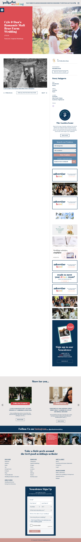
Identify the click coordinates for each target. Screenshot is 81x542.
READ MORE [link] (65, 135)
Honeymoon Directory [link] (10, 484)
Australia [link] (54, 96)
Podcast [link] (67, 3)
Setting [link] (32, 472)
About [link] (57, 461)
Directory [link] (60, 3)
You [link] (34, 3)
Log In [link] (57, 467)
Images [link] (32, 465)
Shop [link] (72, 3)
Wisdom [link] (39, 3)
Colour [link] (32, 467)
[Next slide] (78, 405)
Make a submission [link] (60, 472)
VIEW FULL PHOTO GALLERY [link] (60, 71)
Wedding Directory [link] (9, 482)
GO (74, 161)
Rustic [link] (54, 85)
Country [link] (54, 90)
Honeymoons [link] (51, 3)
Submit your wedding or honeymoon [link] (65, 474)
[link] (2, 10)
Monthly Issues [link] (33, 476)
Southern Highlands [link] (58, 99)
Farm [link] (53, 92)
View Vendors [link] (65, 155)
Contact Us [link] (58, 465)
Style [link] (31, 471)
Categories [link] (33, 461)
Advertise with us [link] (60, 476)
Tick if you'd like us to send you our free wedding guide (41, 520)
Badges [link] (58, 478)
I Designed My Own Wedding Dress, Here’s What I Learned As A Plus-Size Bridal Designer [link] (61, 410)
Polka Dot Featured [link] (20, 403)
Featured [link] (29, 3)
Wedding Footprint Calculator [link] (12, 476)
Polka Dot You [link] (61, 403)
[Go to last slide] (2, 405)
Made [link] (44, 3)
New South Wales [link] (57, 98)
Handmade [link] (55, 83)
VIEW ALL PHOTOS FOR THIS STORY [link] (27, 92)
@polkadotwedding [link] (55, 429)
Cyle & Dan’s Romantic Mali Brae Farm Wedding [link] (19, 88)
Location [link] (32, 469)
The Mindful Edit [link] (9, 474)
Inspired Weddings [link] (17, 38)
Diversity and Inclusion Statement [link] (64, 463)
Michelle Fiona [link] (56, 68)
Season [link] (32, 474)
